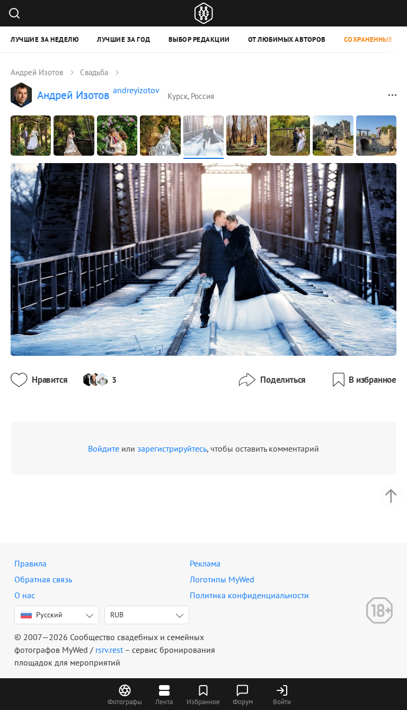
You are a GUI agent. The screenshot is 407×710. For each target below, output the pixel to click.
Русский (49, 614)
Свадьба (94, 72)
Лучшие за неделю (45, 39)
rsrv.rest (109, 649)
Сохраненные (368, 39)
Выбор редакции (199, 39)
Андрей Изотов (37, 72)
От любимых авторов (287, 39)
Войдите (103, 448)
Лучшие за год (124, 39)
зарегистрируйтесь (172, 448)
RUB (116, 614)
